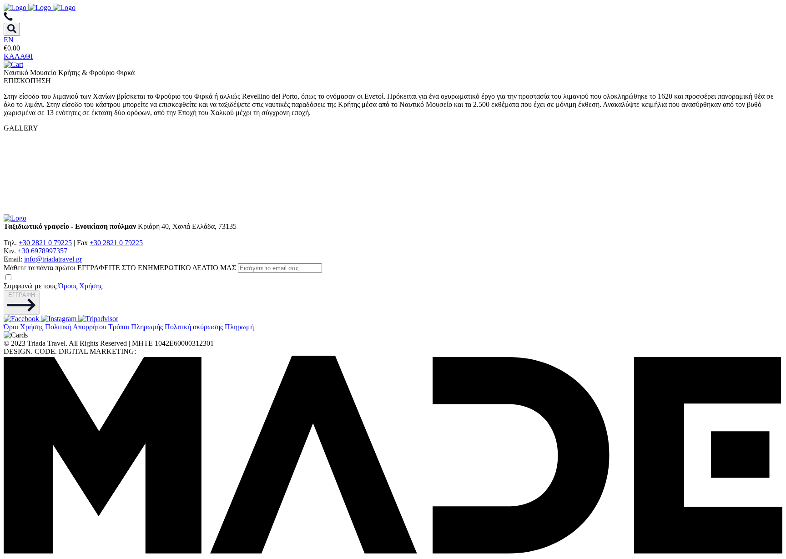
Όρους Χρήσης (80, 286)
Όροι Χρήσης (23, 327)
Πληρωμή (239, 327)
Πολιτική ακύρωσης (194, 327)
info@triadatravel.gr (53, 259)
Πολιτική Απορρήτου (75, 327)
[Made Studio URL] (393, 551)
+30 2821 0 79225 (45, 243)
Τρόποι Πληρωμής (135, 327)
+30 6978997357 (42, 251)
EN (9, 40)
